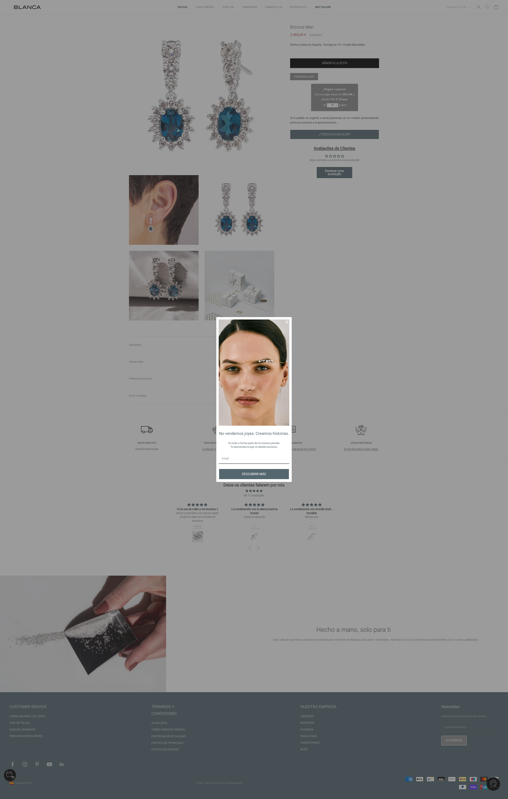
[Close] (287, 322)
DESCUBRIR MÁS (254, 474)
